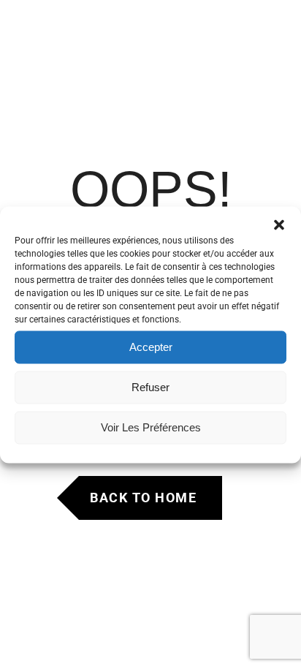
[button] (279, 224)
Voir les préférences (151, 427)
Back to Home (143, 497)
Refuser (150, 387)
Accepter (150, 347)
